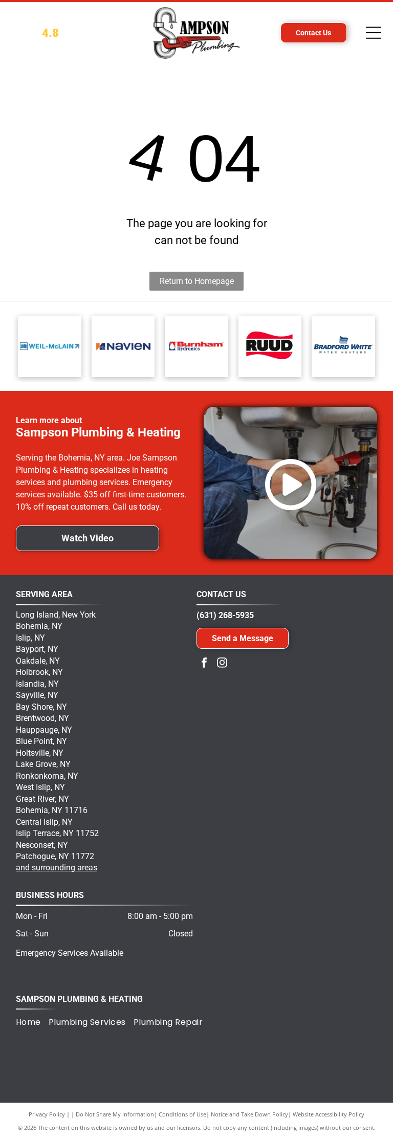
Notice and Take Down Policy (249, 1114)
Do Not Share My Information (115, 1114)
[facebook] (204, 664)
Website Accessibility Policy (328, 1114)
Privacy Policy (47, 1114)
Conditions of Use (182, 1114)
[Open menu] (373, 32)
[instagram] (222, 664)
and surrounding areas (56, 867)
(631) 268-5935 (225, 615)
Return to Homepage (197, 281)
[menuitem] (32, 1022)
